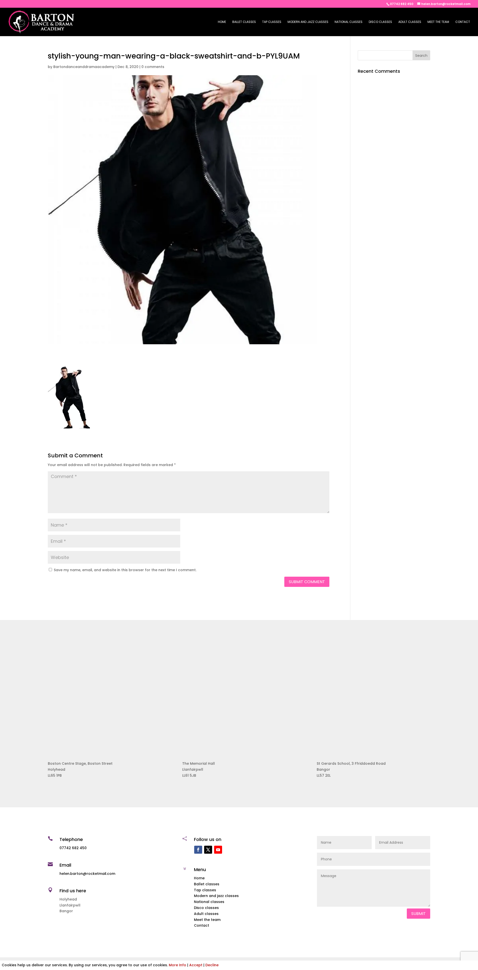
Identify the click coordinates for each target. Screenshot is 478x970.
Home (222, 22)
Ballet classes (244, 22)
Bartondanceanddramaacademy (84, 66)
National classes (348, 22)
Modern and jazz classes (308, 22)
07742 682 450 (401, 4)
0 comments (152, 66)
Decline (212, 965)
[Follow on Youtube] (218, 850)
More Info (177, 965)
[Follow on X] (208, 850)
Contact (462, 22)
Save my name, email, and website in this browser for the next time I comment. (125, 569)
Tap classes (271, 22)
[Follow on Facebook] (198, 850)
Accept (195, 965)
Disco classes (380, 22)
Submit (418, 913)
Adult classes (409, 22)
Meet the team (438, 22)
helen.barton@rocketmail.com (87, 873)
